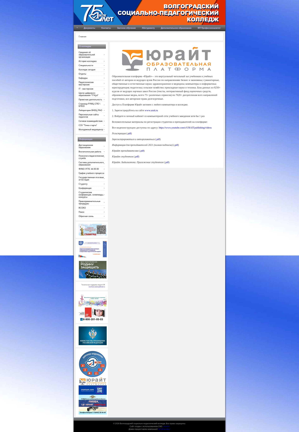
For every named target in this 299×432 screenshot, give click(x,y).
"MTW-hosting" (164, 429)
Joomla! (166, 426)
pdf (129, 133)
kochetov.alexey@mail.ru (97, 287)
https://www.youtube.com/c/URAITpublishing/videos (185, 127)
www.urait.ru (151, 110)
